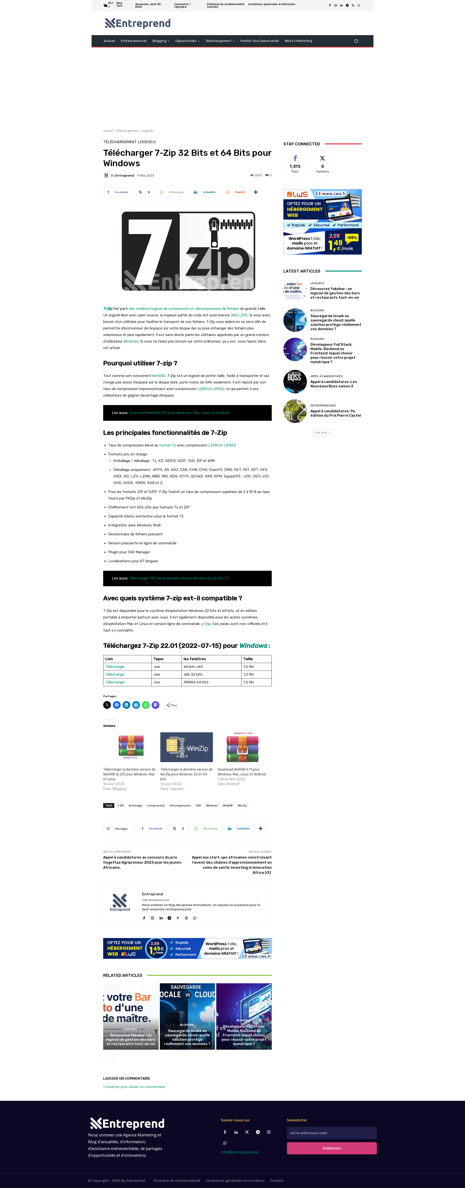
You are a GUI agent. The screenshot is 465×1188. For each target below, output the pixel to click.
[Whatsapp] (225, 1143)
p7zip (206, 624)
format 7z (167, 445)
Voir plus (321, 432)
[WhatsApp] (359, 5)
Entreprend (124, 175)
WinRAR (158, 376)
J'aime (295, 155)
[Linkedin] (341, 5)
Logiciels (147, 131)
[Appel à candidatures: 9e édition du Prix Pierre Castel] (295, 411)
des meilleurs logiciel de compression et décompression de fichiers (184, 308)
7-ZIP (120, 805)
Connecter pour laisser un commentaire (134, 1087)
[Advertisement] (232, 86)
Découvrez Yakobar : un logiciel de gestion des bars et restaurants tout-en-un (130, 1039)
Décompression (180, 805)
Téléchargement (127, 131)
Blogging (187, 1025)
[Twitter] (247, 1132)
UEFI (198, 805)
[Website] (186, 917)
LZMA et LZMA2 (222, 445)
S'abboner (332, 1148)
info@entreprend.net (240, 1152)
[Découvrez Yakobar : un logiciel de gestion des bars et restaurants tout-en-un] (131, 1016)
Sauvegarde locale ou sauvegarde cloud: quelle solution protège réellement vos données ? (187, 1037)
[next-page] (114, 1058)
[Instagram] (336, 5)
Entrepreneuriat (323, 405)
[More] (256, 192)
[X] (353, 5)
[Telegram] (347, 5)
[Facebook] (330, 5)
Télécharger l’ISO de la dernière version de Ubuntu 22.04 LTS (179, 578)
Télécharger (115, 666)
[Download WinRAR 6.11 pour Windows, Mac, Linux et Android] (244, 747)
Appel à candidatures (326, 376)
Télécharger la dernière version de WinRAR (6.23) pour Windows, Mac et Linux (129, 774)
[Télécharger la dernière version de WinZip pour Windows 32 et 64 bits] (186, 747)
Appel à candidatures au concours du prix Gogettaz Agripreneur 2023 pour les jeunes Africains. (142, 862)
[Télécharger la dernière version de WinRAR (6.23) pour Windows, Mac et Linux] (129, 747)
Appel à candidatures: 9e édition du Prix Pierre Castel (335, 413)
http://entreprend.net (155, 900)
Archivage (135, 805)
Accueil (108, 131)
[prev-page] (106, 1058)
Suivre (323, 155)
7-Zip (107, 308)
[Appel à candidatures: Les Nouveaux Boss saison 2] (295, 381)
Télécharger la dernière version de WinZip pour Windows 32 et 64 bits (186, 774)
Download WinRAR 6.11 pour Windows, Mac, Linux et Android (179, 413)
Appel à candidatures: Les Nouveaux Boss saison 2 (333, 384)
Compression (156, 805)
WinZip (242, 805)
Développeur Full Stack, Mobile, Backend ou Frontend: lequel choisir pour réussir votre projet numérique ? (244, 1035)
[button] (356, 41)
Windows (131, 341)
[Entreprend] (107, 175)
